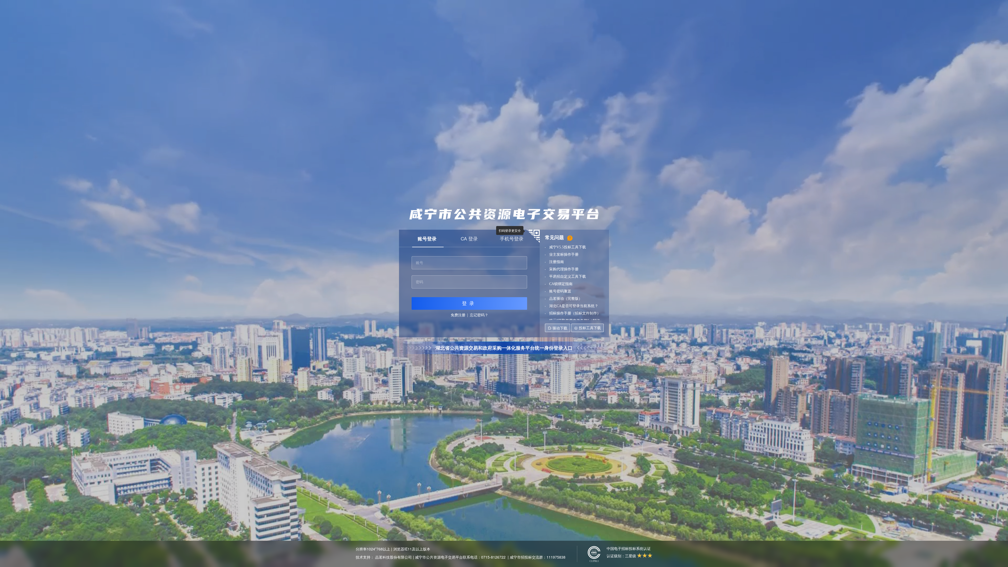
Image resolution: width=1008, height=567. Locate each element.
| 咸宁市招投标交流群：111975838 (536, 557)
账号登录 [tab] (427, 238)
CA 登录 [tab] (469, 238)
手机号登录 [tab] (511, 238)
